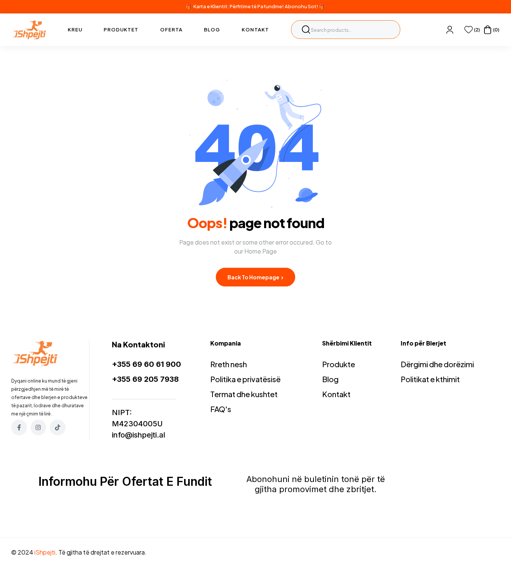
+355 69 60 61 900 (146, 364)
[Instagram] (38, 427)
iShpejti (44, 552)
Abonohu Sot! (301, 6)
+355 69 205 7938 (145, 379)
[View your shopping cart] (487, 29)
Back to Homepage (253, 277)
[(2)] (468, 29)
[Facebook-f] (19, 427)
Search (306, 29)
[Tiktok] (57, 427)
